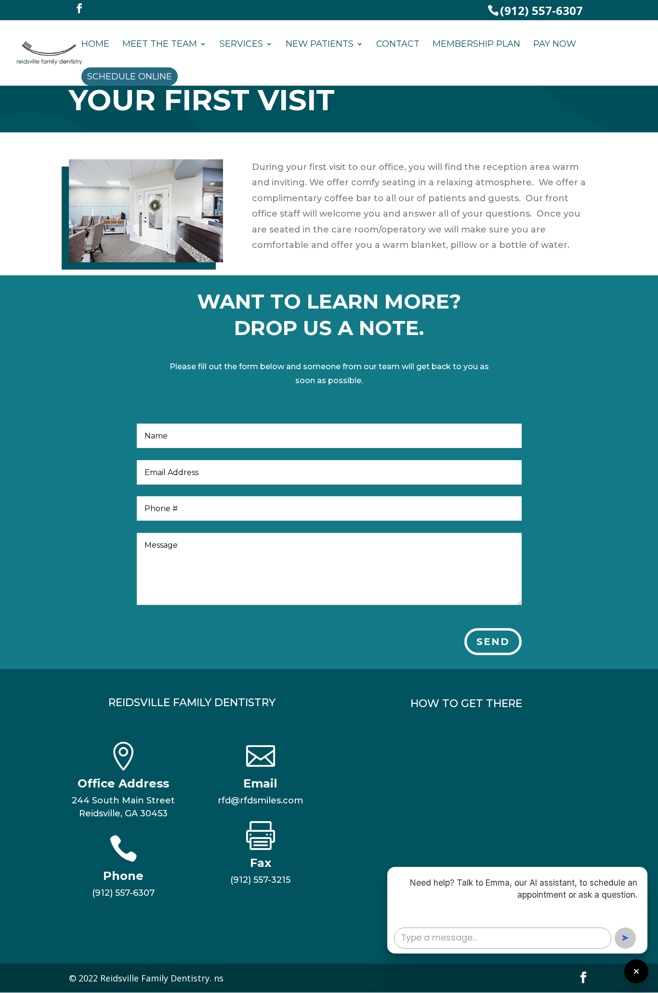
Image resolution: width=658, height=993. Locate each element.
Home (95, 44)
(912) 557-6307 (541, 10)
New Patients (320, 44)
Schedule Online (129, 76)
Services (241, 44)
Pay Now (554, 44)
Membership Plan (476, 44)
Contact (398, 44)
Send (493, 641)
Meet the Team (159, 44)
